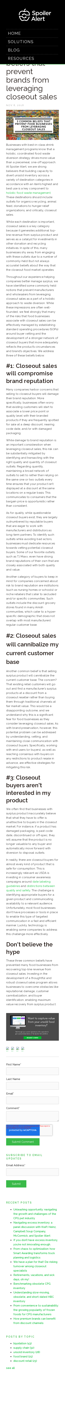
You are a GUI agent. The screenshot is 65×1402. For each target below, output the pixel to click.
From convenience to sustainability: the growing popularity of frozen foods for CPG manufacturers (36, 1310)
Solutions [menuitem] (21, 41)
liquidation (22, 1343)
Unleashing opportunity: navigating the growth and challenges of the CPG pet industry (35, 1214)
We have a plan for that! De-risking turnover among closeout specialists (35, 1266)
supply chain (23, 1347)
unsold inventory (26, 1352)
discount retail (25, 1361)
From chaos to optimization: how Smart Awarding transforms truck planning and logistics (34, 1253)
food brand (23, 1356)
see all (10, 1368)
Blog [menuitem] (14, 50)
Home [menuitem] (14, 33)
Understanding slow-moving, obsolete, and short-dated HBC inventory (33, 1297)
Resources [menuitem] (21, 58)
